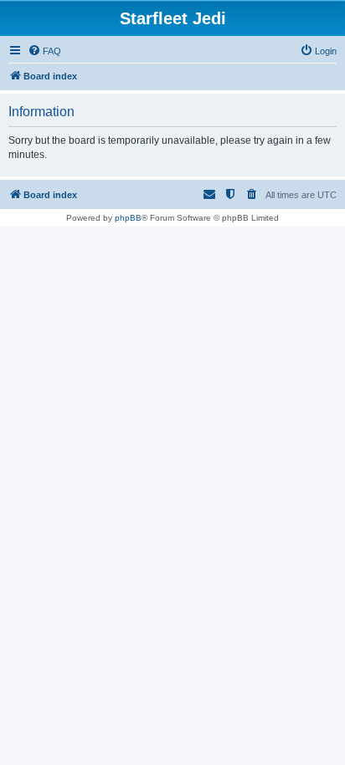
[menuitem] (44, 51)
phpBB (128, 217)
